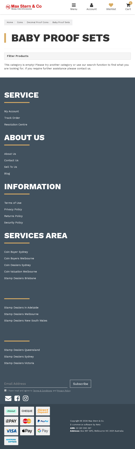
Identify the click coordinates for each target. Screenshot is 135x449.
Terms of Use (12, 202)
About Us (10, 153)
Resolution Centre (15, 124)
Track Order (12, 117)
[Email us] (8, 398)
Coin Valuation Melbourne (20, 271)
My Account (11, 111)
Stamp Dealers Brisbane (20, 278)
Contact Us (11, 160)
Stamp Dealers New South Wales (25, 320)
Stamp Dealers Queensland (22, 350)
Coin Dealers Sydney (17, 265)
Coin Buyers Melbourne (19, 258)
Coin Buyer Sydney (16, 251)
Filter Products (17, 56)
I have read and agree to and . (39, 391)
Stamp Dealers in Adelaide (21, 307)
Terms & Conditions (42, 391)
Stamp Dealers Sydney (19, 356)
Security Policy (13, 222)
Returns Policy (13, 216)
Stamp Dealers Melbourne (21, 314)
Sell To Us (10, 166)
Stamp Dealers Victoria (19, 363)
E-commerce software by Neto (85, 425)
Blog (7, 173)
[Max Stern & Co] (23, 6)
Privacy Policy (13, 209)
